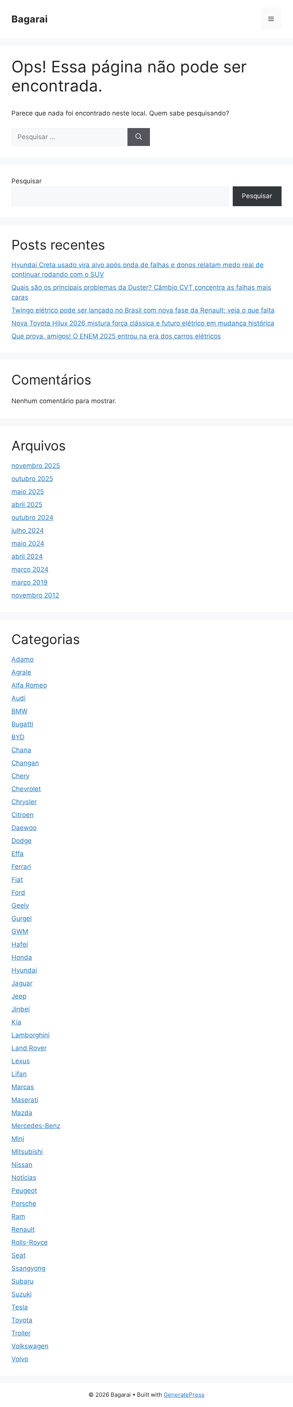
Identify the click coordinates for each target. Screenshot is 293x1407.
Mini (17, 1139)
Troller (21, 1333)
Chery (20, 776)
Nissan (21, 1164)
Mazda (21, 1113)
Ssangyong (28, 1268)
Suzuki (21, 1294)
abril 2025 (26, 504)
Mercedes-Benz (35, 1126)
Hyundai (24, 970)
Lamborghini (30, 1035)
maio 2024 (27, 543)
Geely (20, 905)
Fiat (17, 879)
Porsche (23, 1203)
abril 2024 (27, 556)
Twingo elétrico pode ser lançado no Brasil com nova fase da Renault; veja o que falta (143, 310)
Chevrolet (26, 789)
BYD (17, 737)
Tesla (19, 1307)
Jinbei (20, 1009)
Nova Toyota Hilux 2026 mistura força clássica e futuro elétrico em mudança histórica (142, 323)
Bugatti (22, 724)
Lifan (19, 1074)
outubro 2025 (32, 478)
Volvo (19, 1359)
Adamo (22, 659)
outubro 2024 (32, 517)
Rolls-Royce (29, 1242)
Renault (23, 1229)
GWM (19, 931)
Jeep (18, 996)
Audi (18, 698)
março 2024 (29, 569)
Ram (18, 1216)
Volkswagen (29, 1346)
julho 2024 (27, 530)
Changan (25, 763)
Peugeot (24, 1190)
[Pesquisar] (138, 137)
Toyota (21, 1320)
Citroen (22, 815)
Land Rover (29, 1048)
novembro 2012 (35, 595)
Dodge (21, 841)
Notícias (23, 1177)
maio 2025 (27, 491)
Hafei (19, 944)
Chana (21, 750)
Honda (21, 957)
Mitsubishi (27, 1151)
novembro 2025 (35, 466)
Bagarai (29, 19)
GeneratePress (184, 1394)
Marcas (22, 1087)
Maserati (24, 1100)
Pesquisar (26, 181)
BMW (19, 711)
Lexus (20, 1061)
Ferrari (21, 866)
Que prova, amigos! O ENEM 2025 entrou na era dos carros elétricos (116, 336)
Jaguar (21, 983)
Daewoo (24, 828)
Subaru (22, 1281)
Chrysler (24, 802)
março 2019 (29, 582)
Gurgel (21, 918)
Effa (17, 853)
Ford (18, 892)
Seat (18, 1255)
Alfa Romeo (29, 685)
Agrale (21, 672)
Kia (16, 1022)
